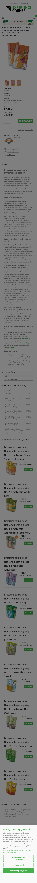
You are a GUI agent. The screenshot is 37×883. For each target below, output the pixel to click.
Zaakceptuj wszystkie (18, 871)
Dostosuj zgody (18, 865)
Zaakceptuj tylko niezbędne (18, 858)
